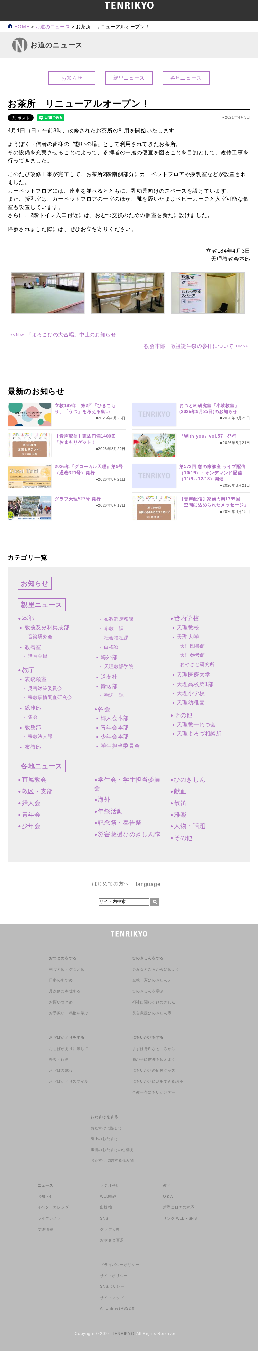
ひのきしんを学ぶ (148, 991)
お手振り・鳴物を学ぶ (68, 1013)
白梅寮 (111, 647)
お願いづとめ (61, 1002)
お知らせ (72, 78)
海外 (104, 799)
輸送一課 (114, 695)
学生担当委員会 (120, 746)
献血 (180, 791)
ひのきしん (189, 779)
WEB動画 (108, 1196)
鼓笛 (180, 803)
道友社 (109, 677)
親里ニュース (129, 78)
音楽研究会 (40, 636)
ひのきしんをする (148, 958)
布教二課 (114, 628)
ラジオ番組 (110, 1185)
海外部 (109, 657)
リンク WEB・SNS (180, 1218)
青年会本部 (115, 727)
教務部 (33, 727)
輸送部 (109, 686)
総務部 (33, 708)
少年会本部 (115, 736)
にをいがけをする (148, 1037)
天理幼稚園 (191, 702)
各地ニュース (186, 78)
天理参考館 (192, 655)
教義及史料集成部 (47, 627)
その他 (183, 715)
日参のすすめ (61, 980)
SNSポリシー (112, 1286)
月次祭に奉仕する (64, 991)
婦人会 (31, 803)
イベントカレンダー (55, 1207)
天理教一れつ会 (196, 724)
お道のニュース (52, 26)
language (148, 884)
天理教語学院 (119, 666)
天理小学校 (191, 693)
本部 (28, 618)
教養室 (33, 647)
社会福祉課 (116, 637)
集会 (33, 717)
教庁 (28, 670)
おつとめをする (63, 958)
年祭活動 (110, 811)
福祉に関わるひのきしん (153, 1002)
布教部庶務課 (119, 619)
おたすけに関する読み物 (112, 1160)
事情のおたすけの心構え (112, 1150)
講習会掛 (38, 656)
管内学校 (186, 618)
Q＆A (168, 1196)
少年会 (31, 826)
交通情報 (45, 1229)
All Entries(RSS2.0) (118, 1308)
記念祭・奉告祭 (120, 822)
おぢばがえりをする (66, 1037)
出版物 (106, 1207)
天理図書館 (192, 646)
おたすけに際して (106, 1128)
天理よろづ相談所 (199, 733)
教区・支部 (37, 791)
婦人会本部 (115, 718)
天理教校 (188, 627)
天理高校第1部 (195, 684)
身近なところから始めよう (155, 969)
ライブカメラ (49, 1218)
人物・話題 (189, 826)
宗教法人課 (40, 736)
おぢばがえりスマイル (68, 1081)
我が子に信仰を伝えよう (153, 1059)
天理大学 (188, 637)
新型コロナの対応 (178, 1207)
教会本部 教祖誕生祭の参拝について (189, 346)
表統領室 (36, 679)
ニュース (45, 1185)
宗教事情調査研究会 (50, 697)
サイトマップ (112, 1298)
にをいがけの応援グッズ (153, 1070)
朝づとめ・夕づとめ (66, 969)
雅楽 (180, 814)
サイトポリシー (114, 1276)
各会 (104, 709)
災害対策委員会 (45, 688)
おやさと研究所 (197, 664)
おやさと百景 (112, 1240)
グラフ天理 (110, 1229)
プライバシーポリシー (119, 1265)
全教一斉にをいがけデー (153, 1092)
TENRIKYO (123, 1333)
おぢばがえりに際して (68, 1049)
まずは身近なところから (153, 1049)
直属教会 (34, 779)
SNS (104, 1218)
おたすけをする (104, 1117)
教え (167, 1185)
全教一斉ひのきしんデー (153, 980)
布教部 (33, 747)
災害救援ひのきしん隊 (129, 834)
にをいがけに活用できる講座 (157, 1081)
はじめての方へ (110, 883)
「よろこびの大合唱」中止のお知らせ (71, 334)
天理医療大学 (193, 675)
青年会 (31, 814)
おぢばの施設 (61, 1070)
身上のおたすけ (104, 1139)
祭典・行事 (59, 1059)
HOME (21, 26)
